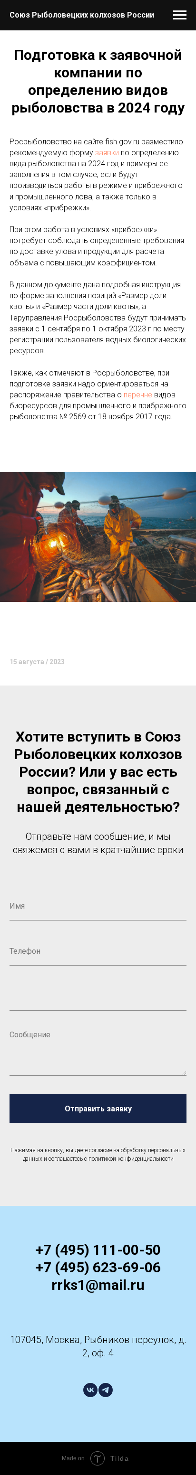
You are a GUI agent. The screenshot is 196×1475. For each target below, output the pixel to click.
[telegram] (105, 1390)
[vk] (90, 1390)
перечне (138, 394)
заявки (107, 152)
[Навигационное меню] (179, 15)
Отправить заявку (98, 1108)
